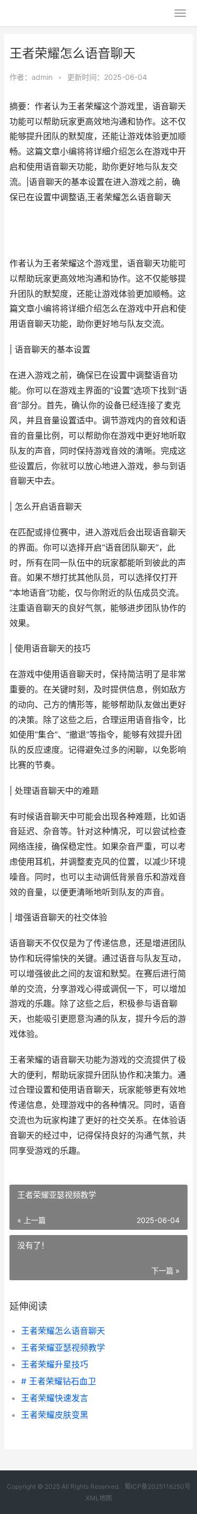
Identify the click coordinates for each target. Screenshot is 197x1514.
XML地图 (99, 1498)
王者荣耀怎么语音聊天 (63, 1330)
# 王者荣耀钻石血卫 (58, 1381)
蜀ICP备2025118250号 (158, 1486)
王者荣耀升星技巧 (54, 1364)
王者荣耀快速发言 (54, 1398)
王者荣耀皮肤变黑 (54, 1414)
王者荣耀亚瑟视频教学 (63, 1347)
